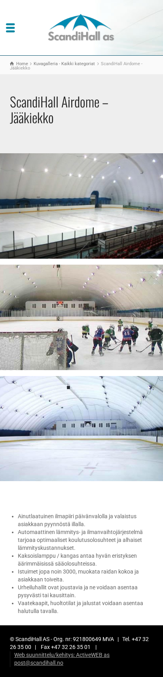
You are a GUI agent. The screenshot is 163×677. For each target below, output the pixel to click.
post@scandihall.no (38, 663)
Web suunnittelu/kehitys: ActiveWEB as (62, 655)
